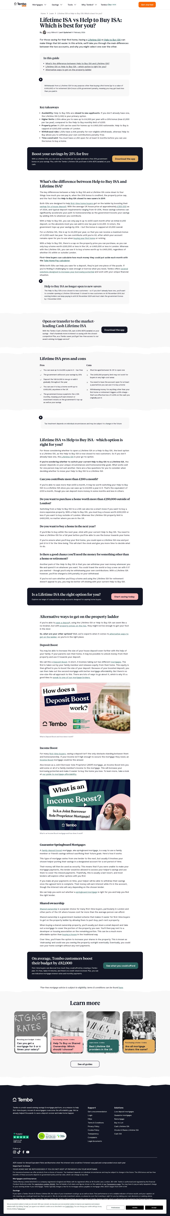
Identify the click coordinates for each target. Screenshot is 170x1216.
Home (43, 13)
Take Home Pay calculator (57, 260)
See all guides (85, 1064)
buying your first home (84, 238)
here (121, 987)
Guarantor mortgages (123, 1115)
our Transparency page (112, 1184)
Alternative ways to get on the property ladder (68, 69)
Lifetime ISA (94, 39)
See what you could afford (120, 965)
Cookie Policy (93, 1130)
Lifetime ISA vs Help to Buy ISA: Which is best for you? (79, 13)
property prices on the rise (73, 625)
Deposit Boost (60, 662)
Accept (154, 1207)
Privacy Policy (93, 1126)
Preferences (115, 1207)
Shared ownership (48, 909)
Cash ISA (118, 1134)
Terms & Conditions (96, 1122)
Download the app (125, 158)
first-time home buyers (81, 203)
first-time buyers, (57, 753)
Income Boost (46, 760)
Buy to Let (118, 1122)
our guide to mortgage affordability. (59, 774)
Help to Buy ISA (112, 39)
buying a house (69, 934)
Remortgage (119, 1119)
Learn (51, 13)
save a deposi (62, 622)
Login (90, 1115)
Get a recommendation (97, 1111)
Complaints (92, 1137)
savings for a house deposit (53, 206)
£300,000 (122, 206)
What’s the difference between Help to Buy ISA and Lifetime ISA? (77, 63)
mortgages (116, 662)
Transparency (93, 1134)
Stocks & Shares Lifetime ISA (126, 1130)
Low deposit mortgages (124, 1111)
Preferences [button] (21, 1209)
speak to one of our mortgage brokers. (71, 677)
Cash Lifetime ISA (121, 1126)
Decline (134, 1207)
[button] (39, 5)
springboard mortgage (86, 892)
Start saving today (124, 596)
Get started (147, 4)
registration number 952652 (45, 1184)
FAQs (90, 1119)
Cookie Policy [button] (69, 1206)
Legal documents (95, 1141)
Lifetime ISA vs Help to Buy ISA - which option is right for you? (76, 66)
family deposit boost (52, 850)
